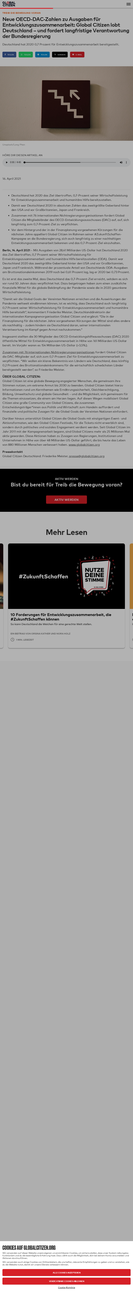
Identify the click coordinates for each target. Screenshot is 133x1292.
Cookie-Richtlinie (66, 1287)
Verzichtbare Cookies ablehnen (66, 1281)
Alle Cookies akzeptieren (66, 1272)
